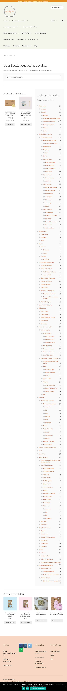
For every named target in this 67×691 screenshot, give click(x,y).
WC (44, 394)
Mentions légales (39, 657)
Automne (48, 407)
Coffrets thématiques (49, 272)
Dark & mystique (47, 481)
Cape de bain (44, 534)
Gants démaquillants (47, 559)
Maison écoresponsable (10, 33)
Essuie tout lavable (48, 349)
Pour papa (44, 324)
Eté (46, 410)
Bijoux (40, 243)
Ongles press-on (43, 457)
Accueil (5, 21)
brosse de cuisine (50, 385)
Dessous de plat (49, 339)
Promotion (16, 46)
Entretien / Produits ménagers (49, 358)
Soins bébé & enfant (44, 528)
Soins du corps (47, 184)
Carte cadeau (44, 311)
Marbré (47, 438)
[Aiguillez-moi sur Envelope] (30, 646)
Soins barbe (48, 225)
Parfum (45, 156)
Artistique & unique (48, 468)
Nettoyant (48, 218)
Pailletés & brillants (48, 441)
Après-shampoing (50, 162)
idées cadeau (42, 308)
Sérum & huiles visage (51, 222)
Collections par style (47, 465)
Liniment (43, 237)
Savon (43, 240)
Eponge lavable (47, 345)
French (45, 426)
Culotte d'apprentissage (48, 537)
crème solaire (47, 146)
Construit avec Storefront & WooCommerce (22, 681)
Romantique (46, 503)
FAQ (51, 659)
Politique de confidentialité (38, 688)
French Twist (46, 484)
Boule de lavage (49, 369)
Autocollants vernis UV (47, 400)
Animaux (45, 115)
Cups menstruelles (48, 571)
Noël (46, 419)
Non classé (42, 454)
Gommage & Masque (51, 215)
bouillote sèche (45, 556)
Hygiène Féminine (46, 568)
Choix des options (41, 621)
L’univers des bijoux (8, 39)
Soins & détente (45, 578)
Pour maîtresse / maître (48, 317)
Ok (23, 688)
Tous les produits (55, 651)
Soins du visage (47, 209)
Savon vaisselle (49, 391)
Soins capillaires (47, 159)
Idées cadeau (31, 39)
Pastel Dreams (47, 499)
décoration (44, 540)
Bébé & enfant (26, 33)
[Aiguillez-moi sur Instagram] (25, 646)
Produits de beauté (46, 137)
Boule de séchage (50, 372)
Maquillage (46, 150)
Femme (43, 247)
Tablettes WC (47, 379)
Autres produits (49, 165)
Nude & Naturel (47, 496)
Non (27, 688)
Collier (45, 253)
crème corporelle (50, 190)
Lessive (47, 375)
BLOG (52, 655)
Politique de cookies (40, 667)
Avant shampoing (50, 168)
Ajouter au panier (25, 124)
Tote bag (43, 109)
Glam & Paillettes (48, 487)
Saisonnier (46, 506)
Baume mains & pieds (51, 187)
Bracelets (46, 250)
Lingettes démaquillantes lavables (51, 562)
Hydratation (44, 234)
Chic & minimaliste (48, 471)
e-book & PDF (47, 275)
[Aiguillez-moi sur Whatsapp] (21, 650)
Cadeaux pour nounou (49, 125)
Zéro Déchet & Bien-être (30, 27)
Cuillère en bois (49, 336)
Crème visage (49, 212)
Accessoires (20, 39)
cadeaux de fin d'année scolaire (51, 118)
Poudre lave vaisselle (51, 388)
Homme (43, 256)
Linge (44, 366)
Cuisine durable (45, 330)
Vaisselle (45, 382)
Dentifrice (48, 181)
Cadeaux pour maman (49, 121)
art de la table (47, 333)
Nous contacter (7, 665)
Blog (35, 46)
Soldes (41, 550)
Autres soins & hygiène (49, 140)
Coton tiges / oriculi (50, 143)
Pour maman (44, 320)
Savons (47, 206)
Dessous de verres (50, 342)
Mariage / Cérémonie (49, 493)
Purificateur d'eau (48, 355)
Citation (45, 128)
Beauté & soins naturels (19, 21)
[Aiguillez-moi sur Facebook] (21, 646)
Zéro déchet (42, 553)
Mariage (47, 416)
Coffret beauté (45, 314)
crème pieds (48, 197)
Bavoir (43, 531)
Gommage (48, 203)
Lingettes (44, 546)
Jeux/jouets (44, 543)
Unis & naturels (47, 444)
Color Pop (46, 474)
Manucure (41, 397)
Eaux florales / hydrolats (48, 278)
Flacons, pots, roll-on (49, 294)
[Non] (65, 687)
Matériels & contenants (47, 290)
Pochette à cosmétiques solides (52, 581)
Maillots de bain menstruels (51, 575)
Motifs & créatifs (48, 429)
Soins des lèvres (49, 228)
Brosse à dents (49, 178)
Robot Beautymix (46, 302)
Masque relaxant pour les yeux (47, 447)
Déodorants (48, 200)
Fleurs (45, 131)
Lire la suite (10, 124)
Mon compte (25, 46)
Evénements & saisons (49, 404)
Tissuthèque (6, 46)
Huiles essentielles (46, 281)
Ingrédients (44, 287)
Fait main (43, 521)
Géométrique (49, 435)
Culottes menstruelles (45, 305)
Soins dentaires (47, 175)
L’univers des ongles (40, 33)
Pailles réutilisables (48, 352)
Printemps (48, 422)
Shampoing (48, 171)
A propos (5, 681)
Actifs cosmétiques (46, 265)
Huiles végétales (45, 284)
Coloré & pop (47, 477)
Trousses (43, 112)
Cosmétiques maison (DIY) (10, 27)
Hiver (46, 413)
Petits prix (44, 524)
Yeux (46, 153)
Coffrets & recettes (46, 269)
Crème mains (49, 193)
